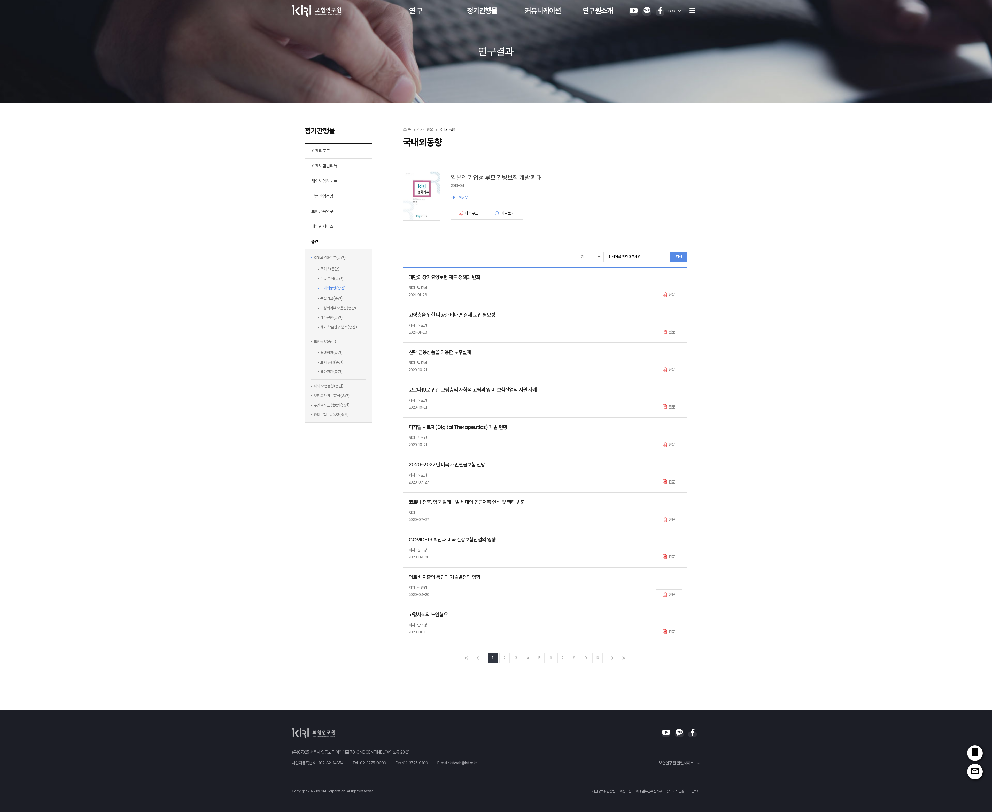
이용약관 (625, 791)
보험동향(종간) (325, 341)
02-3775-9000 (373, 763)
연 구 (416, 11)
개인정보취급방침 (603, 791)
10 (597, 658)
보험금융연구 (322, 211)
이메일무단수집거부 (649, 791)
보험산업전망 (322, 196)
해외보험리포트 (324, 181)
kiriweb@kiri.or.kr (463, 763)
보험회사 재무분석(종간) (332, 395)
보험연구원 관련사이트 (677, 763)
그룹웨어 (694, 791)
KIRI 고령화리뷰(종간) (330, 257)
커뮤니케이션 (543, 11)
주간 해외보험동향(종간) (332, 405)
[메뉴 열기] (692, 11)
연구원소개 (598, 11)
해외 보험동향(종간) (328, 386)
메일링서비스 (322, 226)
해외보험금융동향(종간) (331, 414)
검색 (679, 256)
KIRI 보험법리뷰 (324, 166)
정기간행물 (482, 11)
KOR (671, 10)
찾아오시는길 (675, 791)
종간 (315, 242)
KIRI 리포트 (320, 151)
